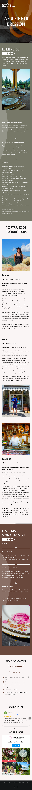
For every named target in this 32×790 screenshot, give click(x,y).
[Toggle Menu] (28, 4)
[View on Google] (5, 712)
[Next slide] (30, 761)
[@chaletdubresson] (9, 738)
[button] (3, 89)
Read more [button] (7, 724)
